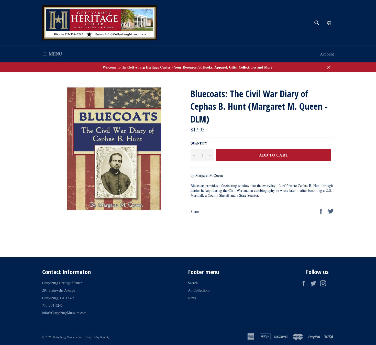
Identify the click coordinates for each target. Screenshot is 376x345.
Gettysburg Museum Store (68, 337)
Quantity (199, 143)
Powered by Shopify (97, 337)
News (192, 297)
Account (327, 54)
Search (193, 282)
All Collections (199, 290)
